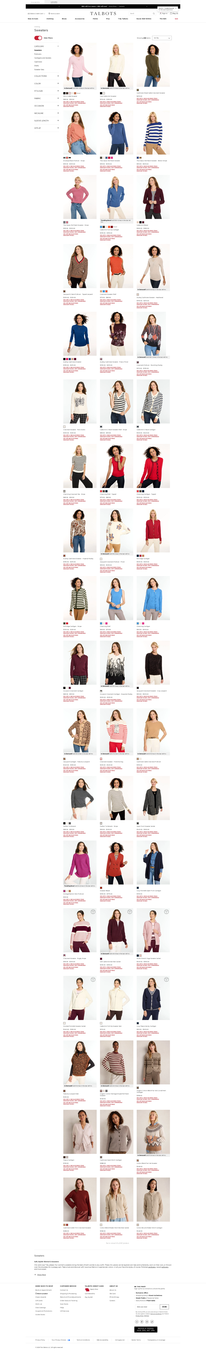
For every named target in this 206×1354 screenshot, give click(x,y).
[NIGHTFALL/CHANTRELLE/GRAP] (106, 1091)
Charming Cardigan (143, 626)
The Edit (163, 19)
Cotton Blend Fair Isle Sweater (147, 1163)
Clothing (50, 19)
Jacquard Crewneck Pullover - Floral (112, 562)
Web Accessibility (102, 1340)
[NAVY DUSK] (106, 158)
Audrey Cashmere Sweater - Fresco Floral (114, 362)
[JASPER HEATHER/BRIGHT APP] (64, 291)
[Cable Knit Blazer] (153, 197)
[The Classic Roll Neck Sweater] (116, 132)
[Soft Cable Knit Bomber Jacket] (116, 930)
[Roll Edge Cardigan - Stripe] (80, 598)
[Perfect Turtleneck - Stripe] (116, 798)
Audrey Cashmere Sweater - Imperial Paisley (78, 558)
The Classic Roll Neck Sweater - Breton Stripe (152, 161)
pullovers (164, 1267)
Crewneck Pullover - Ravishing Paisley (149, 365)
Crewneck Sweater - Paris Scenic (74, 429)
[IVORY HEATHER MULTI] (67, 891)
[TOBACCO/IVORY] (140, 158)
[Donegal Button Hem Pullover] (80, 863)
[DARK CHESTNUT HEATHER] (72, 359)
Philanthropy (114, 1297)
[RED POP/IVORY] (67, 222)
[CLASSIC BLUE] (70, 359)
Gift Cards (38, 1300)
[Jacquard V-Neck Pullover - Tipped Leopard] (80, 266)
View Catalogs (40, 1307)
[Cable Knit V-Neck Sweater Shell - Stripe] (116, 401)
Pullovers (37, 54)
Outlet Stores (40, 1314)
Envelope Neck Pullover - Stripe (74, 161)
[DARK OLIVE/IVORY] (104, 491)
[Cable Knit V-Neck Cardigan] (153, 401)
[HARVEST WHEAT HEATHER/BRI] (67, 158)
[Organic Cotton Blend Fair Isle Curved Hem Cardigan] (153, 1062)
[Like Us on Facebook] (142, 1321)
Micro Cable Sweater (70, 96)
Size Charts (64, 1304)
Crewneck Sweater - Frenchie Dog (111, 762)
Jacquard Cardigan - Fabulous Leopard (76, 762)
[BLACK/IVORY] (101, 691)
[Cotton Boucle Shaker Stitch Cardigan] (153, 1200)
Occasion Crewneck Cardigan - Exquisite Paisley (116, 694)
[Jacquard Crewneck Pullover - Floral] (116, 530)
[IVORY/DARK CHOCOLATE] (101, 823)
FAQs (62, 1307)
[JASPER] (75, 93)
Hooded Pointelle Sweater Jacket (74, 1026)
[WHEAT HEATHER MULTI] (70, 891)
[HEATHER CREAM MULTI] (138, 1160)
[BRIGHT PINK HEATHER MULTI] (64, 891)
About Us (113, 1290)
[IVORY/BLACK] (70, 158)
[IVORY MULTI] (64, 556)
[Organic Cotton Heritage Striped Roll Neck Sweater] (116, 1062)
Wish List (38, 1304)
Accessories (80, 19)
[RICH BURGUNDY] (143, 222)
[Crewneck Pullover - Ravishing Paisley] (153, 334)
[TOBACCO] (143, 556)
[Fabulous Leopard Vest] (80, 1062)
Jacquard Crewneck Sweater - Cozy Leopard (152, 691)
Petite (95, 19)
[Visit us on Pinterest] (147, 1321)
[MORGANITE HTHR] (67, 1157)
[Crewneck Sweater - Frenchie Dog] (116, 730)
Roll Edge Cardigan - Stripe (72, 626)
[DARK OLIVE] (101, 158)
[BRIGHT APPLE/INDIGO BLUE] (101, 491)
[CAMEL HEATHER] (101, 291)
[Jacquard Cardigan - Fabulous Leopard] (80, 730)
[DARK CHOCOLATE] (67, 93)
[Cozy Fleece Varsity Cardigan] (153, 998)
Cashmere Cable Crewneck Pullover (149, 762)
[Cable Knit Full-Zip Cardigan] (116, 197)
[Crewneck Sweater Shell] (116, 266)
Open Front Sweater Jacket (146, 826)
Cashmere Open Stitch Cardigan (111, 1160)
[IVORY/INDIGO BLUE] (101, 427)
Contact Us (64, 1290)
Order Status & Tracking (68, 1300)
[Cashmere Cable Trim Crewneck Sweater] (80, 1200)
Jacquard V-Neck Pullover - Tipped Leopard (78, 294)
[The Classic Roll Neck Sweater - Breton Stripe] (153, 132)
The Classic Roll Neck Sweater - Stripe (76, 225)
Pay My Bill (89, 1297)
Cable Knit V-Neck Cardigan (146, 429)
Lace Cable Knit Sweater (108, 96)
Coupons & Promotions (43, 1311)
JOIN (164, 1307)
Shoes (64, 19)
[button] (98, 1289)
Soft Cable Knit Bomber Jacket (110, 961)
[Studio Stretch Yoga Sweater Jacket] (153, 930)
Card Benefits (90, 1293)
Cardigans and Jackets (42, 58)
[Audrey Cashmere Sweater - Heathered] (153, 266)
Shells (36, 66)
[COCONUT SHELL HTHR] (64, 1157)
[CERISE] (67, 359)
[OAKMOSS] (138, 90)
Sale (176, 19)
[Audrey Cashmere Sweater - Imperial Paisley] (80, 530)
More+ (79, 93)
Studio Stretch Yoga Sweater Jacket (149, 958)
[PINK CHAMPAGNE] (140, 955)
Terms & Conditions (155, 1314)
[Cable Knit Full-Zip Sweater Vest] (116, 998)
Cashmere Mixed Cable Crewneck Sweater (151, 93)
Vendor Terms (136, 1340)
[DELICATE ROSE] (70, 93)
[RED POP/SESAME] (67, 623)
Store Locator (55, 13)
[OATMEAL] (138, 1225)
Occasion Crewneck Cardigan (73, 691)
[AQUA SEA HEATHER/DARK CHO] (64, 158)
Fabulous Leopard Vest (71, 1094)
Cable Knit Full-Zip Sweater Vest (111, 1026)
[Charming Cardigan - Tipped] (153, 466)
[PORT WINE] (112, 227)
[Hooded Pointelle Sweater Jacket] (80, 998)
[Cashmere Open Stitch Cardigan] (116, 1132)
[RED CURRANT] (101, 888)
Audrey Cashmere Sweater (72, 362)
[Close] (176, 8)
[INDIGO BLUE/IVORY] (64, 222)
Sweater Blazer (105, 890)
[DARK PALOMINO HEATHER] (138, 759)
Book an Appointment (43, 1290)
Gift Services (64, 1311)
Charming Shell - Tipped (108, 494)
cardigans (151, 1267)
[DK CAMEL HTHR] (64, 1225)
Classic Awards (40, 1297)
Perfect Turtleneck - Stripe (109, 826)
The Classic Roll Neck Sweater (110, 161)
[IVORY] (72, 93)
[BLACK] (64, 93)
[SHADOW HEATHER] (70, 823)
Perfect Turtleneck (69, 826)
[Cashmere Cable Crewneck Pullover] (153, 730)
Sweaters (38, 50)
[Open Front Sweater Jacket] (153, 798)
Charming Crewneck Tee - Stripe (74, 494)
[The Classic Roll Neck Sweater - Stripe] (80, 197)
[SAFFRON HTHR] (67, 1225)
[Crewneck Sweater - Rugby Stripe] (80, 930)
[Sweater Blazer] (116, 863)
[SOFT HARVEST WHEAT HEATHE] (64, 759)
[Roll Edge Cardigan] (153, 530)
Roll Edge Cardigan (143, 558)
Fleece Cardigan (68, 1160)
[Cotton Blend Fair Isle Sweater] (153, 1132)
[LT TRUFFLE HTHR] (101, 1157)
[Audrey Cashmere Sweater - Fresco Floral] (116, 334)
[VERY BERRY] (112, 158)
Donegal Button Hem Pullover (73, 894)
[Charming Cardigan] (153, 598)
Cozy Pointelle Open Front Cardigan (149, 890)
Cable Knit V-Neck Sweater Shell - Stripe (113, 429)
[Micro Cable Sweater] (80, 65)
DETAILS (146, 1315)
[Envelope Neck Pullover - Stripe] (80, 132)
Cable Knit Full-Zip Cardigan (109, 230)
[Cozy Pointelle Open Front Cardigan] (153, 863)
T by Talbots (123, 19)
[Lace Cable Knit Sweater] (116, 65)
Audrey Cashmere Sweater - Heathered (150, 297)
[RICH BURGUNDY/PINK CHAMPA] (64, 955)
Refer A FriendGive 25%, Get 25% (146, 1329)
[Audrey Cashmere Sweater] (80, 334)
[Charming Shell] (116, 598)
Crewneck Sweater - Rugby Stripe (74, 958)
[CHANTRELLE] (101, 1225)
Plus (108, 19)
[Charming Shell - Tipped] (116, 466)
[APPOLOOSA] (138, 222)
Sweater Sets (39, 70)
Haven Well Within (143, 19)
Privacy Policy (140, 1315)
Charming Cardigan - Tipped (146, 494)
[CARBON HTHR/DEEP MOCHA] (138, 1088)
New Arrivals (33, 19)
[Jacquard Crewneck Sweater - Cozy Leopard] (153, 663)
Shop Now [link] (107, 6)
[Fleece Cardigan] (80, 1132)
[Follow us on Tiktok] (152, 1321)
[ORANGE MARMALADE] (109, 227)
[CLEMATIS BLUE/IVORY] (138, 158)
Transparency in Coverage (156, 1340)
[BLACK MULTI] (138, 362)
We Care (113, 1293)
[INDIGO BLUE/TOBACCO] (106, 491)
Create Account (169, 8)
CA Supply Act (120, 1340)
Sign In (161, 8)
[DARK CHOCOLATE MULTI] (138, 688)
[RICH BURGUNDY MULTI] (101, 359)
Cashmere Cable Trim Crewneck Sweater (77, 1228)
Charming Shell (105, 626)
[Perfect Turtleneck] (80, 798)
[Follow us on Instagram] (137, 1321)
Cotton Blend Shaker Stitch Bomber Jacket (114, 1228)
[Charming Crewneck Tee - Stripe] (80, 466)
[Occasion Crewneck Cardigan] (80, 663)
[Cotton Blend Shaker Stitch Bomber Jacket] (116, 1200)
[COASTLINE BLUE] (101, 227)
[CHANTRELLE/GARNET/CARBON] (101, 1091)
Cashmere (38, 62)
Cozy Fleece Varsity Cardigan (146, 1026)
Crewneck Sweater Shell (108, 294)
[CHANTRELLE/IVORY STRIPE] (104, 1091)
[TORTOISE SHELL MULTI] (64, 1091)
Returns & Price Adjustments (70, 1297)
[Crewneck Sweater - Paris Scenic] (80, 401)
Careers (112, 1300)
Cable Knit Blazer (142, 225)
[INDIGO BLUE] (138, 556)
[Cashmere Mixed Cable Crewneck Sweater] (153, 65)
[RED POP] (109, 158)
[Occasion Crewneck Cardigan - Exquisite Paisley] (116, 663)
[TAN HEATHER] (138, 294)
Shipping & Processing (68, 1293)
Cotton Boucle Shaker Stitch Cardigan (149, 1228)
